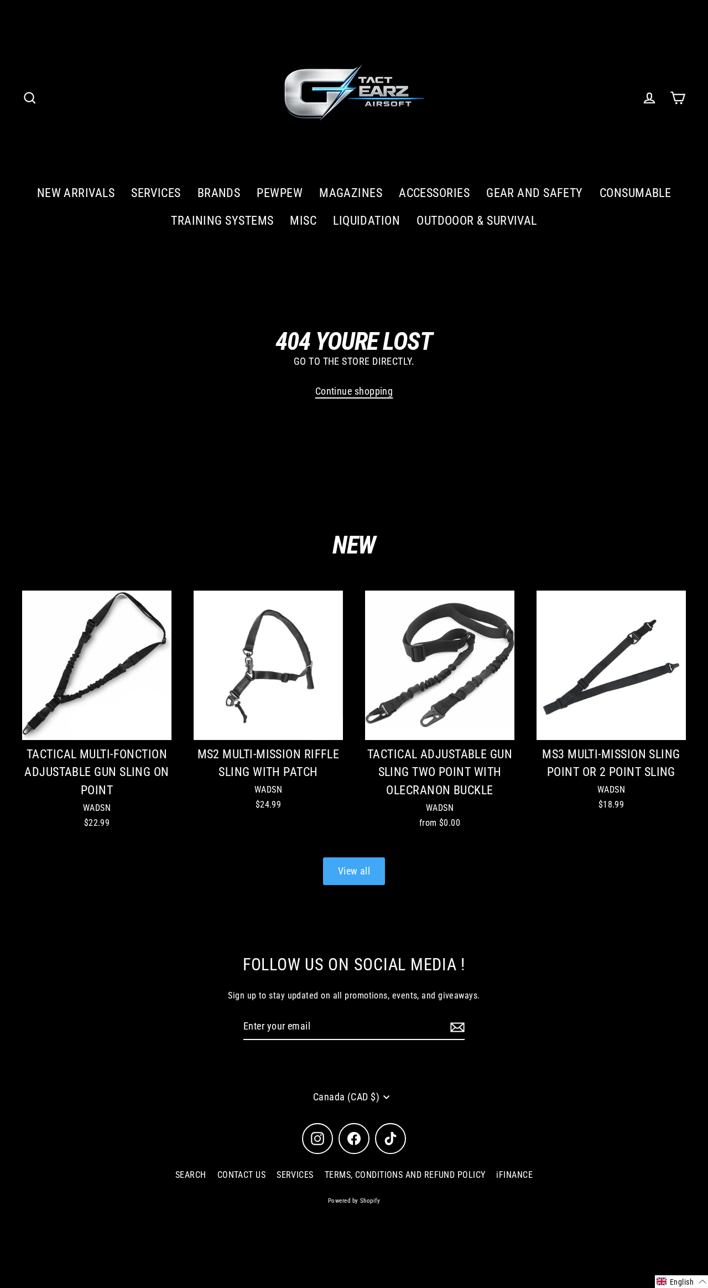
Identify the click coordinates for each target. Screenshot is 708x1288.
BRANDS (219, 193)
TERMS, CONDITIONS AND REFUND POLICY (405, 1175)
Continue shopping (354, 391)
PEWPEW (280, 193)
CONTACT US (241, 1175)
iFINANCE (514, 1175)
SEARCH (190, 1175)
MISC (303, 220)
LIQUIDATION (366, 220)
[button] (681, 1281)
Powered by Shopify (354, 1200)
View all (354, 871)
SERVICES (156, 193)
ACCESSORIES (434, 193)
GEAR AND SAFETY (534, 193)
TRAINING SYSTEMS (222, 220)
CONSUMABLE (635, 193)
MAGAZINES (350, 193)
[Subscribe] (456, 1027)
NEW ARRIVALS (75, 193)
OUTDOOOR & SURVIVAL (477, 220)
